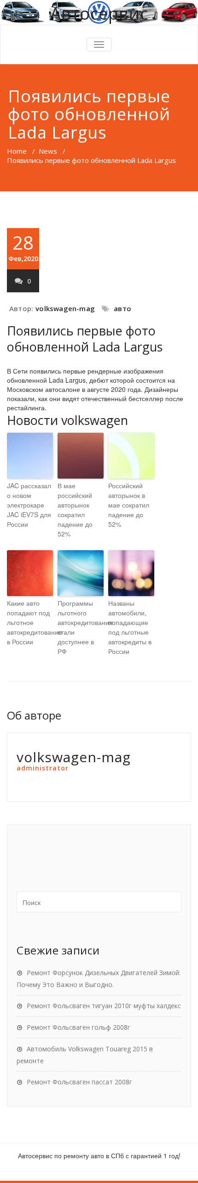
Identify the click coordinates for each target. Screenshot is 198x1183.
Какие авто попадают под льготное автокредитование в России (30, 622)
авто (122, 308)
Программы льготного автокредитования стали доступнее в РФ (81, 627)
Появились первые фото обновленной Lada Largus (85, 338)
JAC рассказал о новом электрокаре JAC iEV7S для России (29, 505)
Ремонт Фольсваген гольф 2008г (78, 1027)
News (48, 151)
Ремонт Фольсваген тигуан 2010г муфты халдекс (104, 1005)
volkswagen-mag (65, 308)
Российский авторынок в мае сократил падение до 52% (128, 505)
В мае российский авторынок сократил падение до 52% (75, 509)
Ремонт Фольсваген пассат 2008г (79, 1081)
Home (17, 151)
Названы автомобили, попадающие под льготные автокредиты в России (129, 627)
